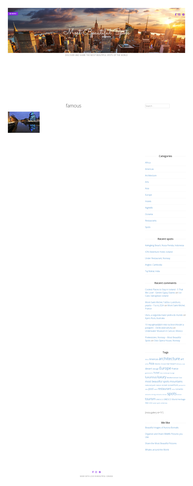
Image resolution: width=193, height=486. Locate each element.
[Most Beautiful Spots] (96, 52)
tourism (150, 399)
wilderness (164, 403)
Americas (149, 169)
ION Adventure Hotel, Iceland (159, 251)
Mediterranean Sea (174, 377)
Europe (148, 194)
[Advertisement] (96, 79)
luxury (161, 377)
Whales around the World (157, 449)
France (175, 368)
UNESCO (159, 399)
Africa (147, 162)
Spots (147, 227)
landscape (166, 373)
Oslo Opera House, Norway (167, 340)
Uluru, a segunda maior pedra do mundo (164, 315)
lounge (172, 373)
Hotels (148, 201)
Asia (147, 188)
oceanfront (173, 385)
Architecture (151, 175)
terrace (179, 394)
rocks (173, 389)
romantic (179, 389)
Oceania (149, 214)
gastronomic (149, 373)
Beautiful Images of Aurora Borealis (162, 427)
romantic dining (150, 394)
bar (168, 363)
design (156, 368)
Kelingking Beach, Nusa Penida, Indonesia (164, 245)
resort (155, 389)
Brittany (179, 364)
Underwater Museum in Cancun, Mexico (164, 330)
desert (148, 368)
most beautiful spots (157, 381)
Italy (161, 373)
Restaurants (151, 220)
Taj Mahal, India (152, 271)
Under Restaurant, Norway (157, 258)
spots (172, 393)
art (182, 359)
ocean (164, 385)
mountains (176, 381)
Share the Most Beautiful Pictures (161, 443)
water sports (156, 403)
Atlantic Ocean (160, 364)
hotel (156, 372)
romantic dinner (161, 394)
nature (158, 385)
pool (150, 389)
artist (146, 364)
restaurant (164, 389)
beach (173, 363)
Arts (147, 181)
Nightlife (149, 207)
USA (150, 403)
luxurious (151, 377)
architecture (169, 358)
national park (150, 385)
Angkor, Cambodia (153, 264)
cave (183, 364)
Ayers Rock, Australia (155, 318)
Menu (13, 14)
